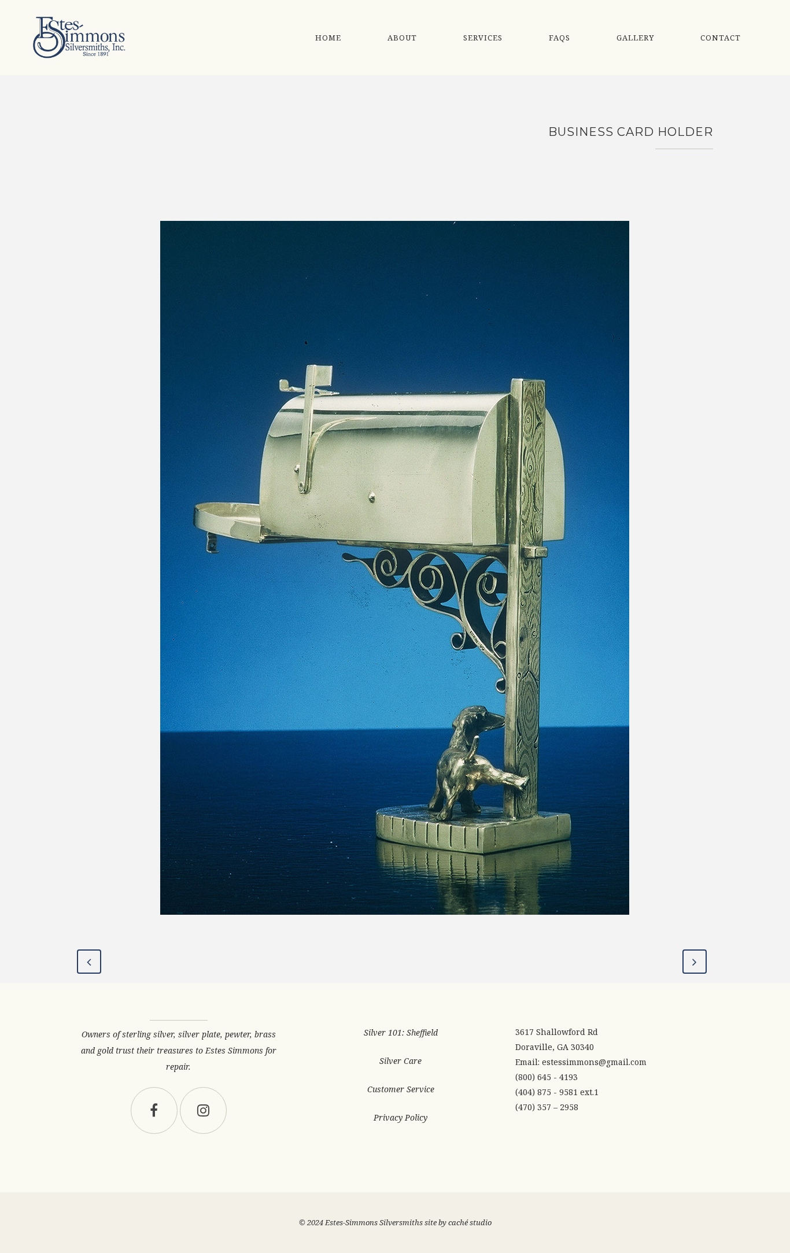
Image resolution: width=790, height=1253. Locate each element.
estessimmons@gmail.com (594, 1061)
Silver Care (400, 1060)
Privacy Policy (400, 1117)
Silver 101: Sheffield (401, 1032)
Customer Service (400, 1089)
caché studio (470, 1222)
